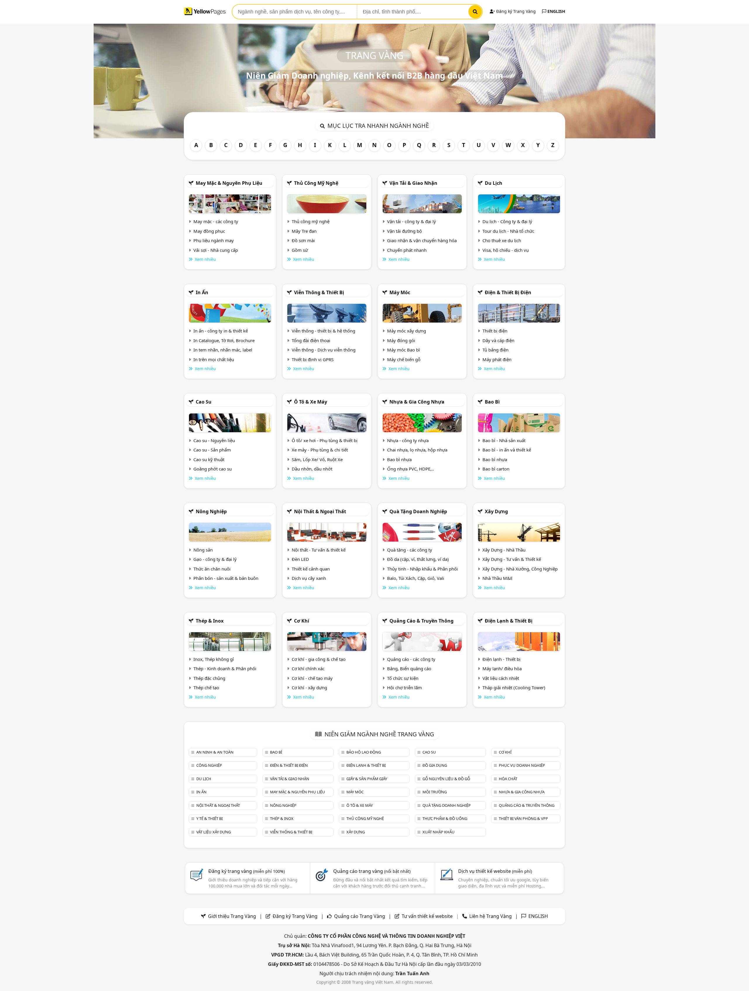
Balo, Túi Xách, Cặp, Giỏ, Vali (415, 578)
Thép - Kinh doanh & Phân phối (224, 668)
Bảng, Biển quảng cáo (409, 668)
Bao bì (492, 402)
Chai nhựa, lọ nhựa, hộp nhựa (417, 450)
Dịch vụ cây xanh (309, 578)
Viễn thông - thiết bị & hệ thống (323, 331)
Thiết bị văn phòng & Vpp (523, 818)
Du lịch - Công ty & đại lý (507, 221)
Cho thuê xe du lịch (501, 240)
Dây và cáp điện (498, 340)
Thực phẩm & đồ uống (444, 818)
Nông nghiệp (211, 511)
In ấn (202, 292)
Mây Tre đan (304, 231)
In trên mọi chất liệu (213, 359)
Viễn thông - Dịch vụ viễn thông (323, 350)
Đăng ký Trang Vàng (515, 11)
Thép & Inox (210, 621)
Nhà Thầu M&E (497, 578)
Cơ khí (301, 621)
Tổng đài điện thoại (311, 340)
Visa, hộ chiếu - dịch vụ (505, 250)
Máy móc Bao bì (403, 350)
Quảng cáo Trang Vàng (359, 916)
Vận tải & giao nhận (413, 183)
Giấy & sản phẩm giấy (366, 778)
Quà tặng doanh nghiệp (418, 511)
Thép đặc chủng (209, 678)
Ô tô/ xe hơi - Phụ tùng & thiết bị (325, 440)
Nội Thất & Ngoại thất (320, 511)
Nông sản (203, 550)
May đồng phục (209, 231)
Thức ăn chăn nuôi (212, 569)
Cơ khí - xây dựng (309, 687)
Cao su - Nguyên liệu (214, 440)
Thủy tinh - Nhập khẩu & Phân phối (422, 569)
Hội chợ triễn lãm (404, 687)
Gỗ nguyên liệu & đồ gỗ (446, 778)
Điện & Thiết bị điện (508, 292)
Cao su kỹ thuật (208, 459)
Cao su (204, 402)
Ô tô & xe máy (310, 402)
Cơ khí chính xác (308, 668)
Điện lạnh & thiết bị (508, 621)
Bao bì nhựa (399, 459)
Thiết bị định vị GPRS (313, 359)
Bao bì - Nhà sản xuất (503, 440)
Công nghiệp (209, 765)
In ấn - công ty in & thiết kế (220, 331)
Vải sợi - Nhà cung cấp (215, 250)
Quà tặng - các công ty (409, 550)
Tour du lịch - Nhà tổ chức (508, 231)
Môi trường (434, 791)
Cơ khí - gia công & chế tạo (319, 659)
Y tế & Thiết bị (209, 818)
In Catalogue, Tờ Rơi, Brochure (224, 340)
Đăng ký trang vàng (246, 871)
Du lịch (493, 183)
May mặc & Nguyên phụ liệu (229, 183)
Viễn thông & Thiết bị (319, 292)
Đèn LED (300, 559)
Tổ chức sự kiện (402, 678)
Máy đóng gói (401, 340)
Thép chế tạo (206, 687)
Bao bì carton (495, 469)
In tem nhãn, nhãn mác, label (222, 350)
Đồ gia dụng (434, 765)
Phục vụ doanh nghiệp (522, 765)
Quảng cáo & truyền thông (421, 621)
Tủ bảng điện (495, 350)
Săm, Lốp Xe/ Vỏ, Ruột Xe (317, 459)
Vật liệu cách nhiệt (500, 678)
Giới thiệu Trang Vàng (232, 916)
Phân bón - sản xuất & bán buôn (225, 578)
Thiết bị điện (494, 331)
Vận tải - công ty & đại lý (411, 221)
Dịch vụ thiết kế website (495, 871)
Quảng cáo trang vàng (371, 871)
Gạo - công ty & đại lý (215, 559)
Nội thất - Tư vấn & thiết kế (319, 550)
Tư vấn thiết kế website (428, 916)
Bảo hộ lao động (363, 752)
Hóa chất (508, 778)
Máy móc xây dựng (406, 331)
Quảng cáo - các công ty (411, 659)
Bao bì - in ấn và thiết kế (506, 450)
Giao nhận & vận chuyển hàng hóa (422, 240)
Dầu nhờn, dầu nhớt (312, 469)
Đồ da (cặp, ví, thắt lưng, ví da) (418, 559)
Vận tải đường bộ (404, 231)
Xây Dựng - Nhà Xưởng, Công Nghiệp (520, 569)
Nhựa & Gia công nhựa (416, 402)
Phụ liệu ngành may (213, 240)
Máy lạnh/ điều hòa (502, 668)
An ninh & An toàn (214, 752)
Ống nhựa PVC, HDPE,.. (410, 469)
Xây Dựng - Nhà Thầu (503, 550)
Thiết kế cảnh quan (311, 569)
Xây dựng (496, 511)
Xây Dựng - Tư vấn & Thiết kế (511, 559)
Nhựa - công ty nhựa (408, 440)
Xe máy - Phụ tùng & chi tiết (320, 450)
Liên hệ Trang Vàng (490, 916)
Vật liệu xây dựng (213, 832)
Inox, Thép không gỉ (213, 659)
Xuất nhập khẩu (438, 832)
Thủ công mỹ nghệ (316, 183)
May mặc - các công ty (215, 221)
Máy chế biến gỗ (403, 359)
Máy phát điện (496, 359)
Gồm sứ (300, 250)
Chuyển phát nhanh (407, 250)
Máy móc (399, 292)
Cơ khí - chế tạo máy (312, 678)
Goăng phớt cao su (212, 469)
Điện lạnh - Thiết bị (501, 659)
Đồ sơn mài (303, 240)
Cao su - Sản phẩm (212, 450)
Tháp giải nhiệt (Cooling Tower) (513, 687)
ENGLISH (555, 11)
